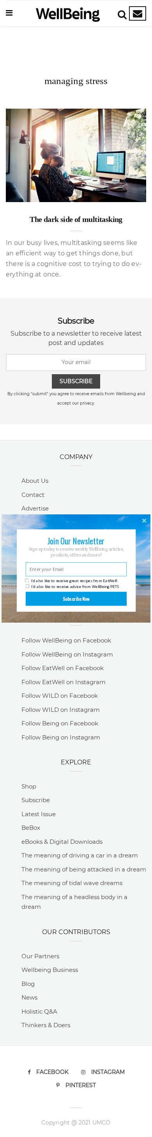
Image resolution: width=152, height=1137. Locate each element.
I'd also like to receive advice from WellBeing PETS (75, 586)
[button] (76, 541)
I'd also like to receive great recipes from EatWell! (74, 580)
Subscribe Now (76, 598)
